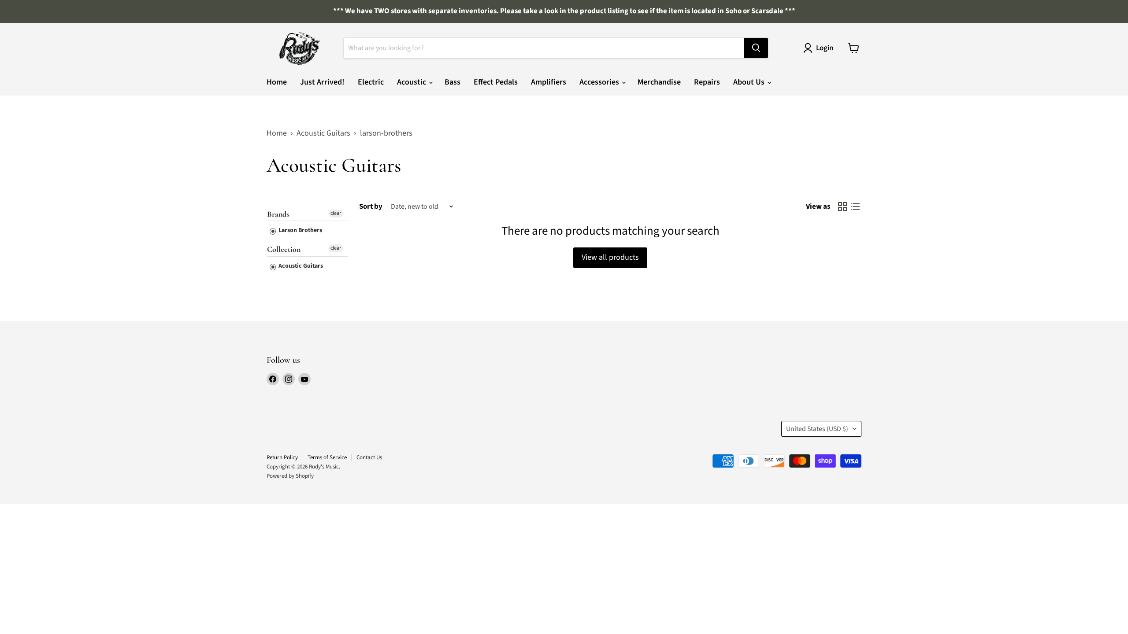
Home (277, 82)
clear (335, 213)
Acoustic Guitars (323, 133)
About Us (749, 82)
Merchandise (659, 82)
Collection (284, 249)
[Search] (756, 48)
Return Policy (282, 457)
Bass (452, 82)
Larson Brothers (299, 230)
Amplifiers (548, 82)
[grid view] (842, 206)
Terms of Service (327, 457)
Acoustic (412, 82)
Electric (371, 82)
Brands (278, 214)
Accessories (600, 82)
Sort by (370, 207)
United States (817, 429)
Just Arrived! (322, 82)
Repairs (707, 82)
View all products (610, 257)
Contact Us (369, 457)
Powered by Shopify (290, 476)
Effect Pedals (496, 82)
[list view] (855, 206)
